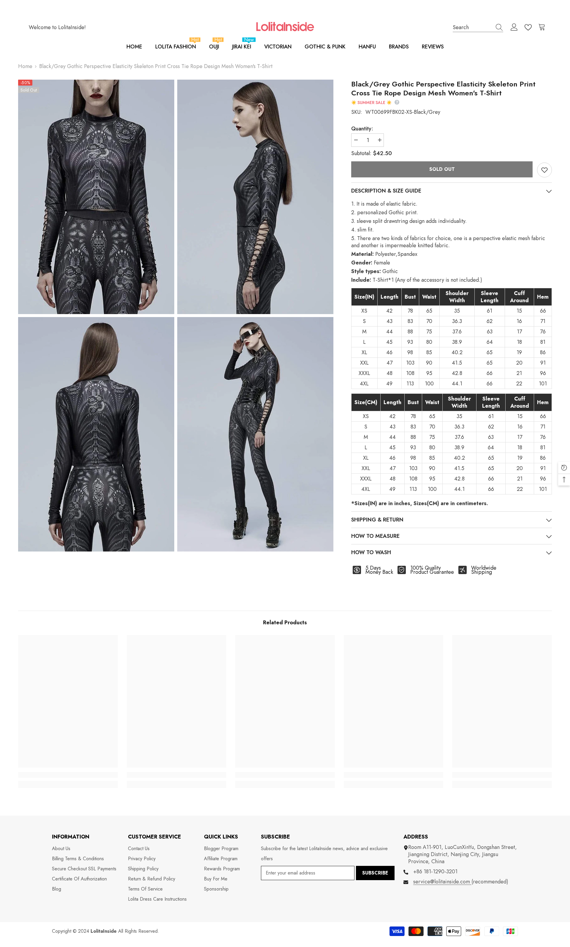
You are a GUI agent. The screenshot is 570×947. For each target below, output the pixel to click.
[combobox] (472, 27)
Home (25, 66)
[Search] (478, 27)
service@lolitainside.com (442, 881)
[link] (68, 775)
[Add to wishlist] (544, 170)
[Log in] (514, 27)
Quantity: (362, 128)
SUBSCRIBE (375, 872)
